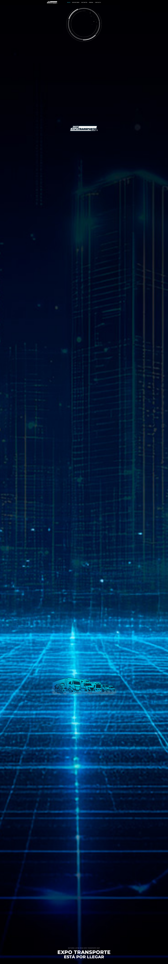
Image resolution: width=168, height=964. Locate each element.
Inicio (68, 2)
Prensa (91, 2)
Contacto (98, 2)
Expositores (75, 2)
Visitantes (84, 2)
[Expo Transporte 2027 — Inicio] (53, 2)
